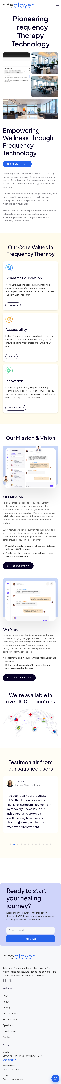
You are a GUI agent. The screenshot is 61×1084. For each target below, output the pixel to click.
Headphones (9, 1031)
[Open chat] (55, 1078)
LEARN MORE (13, 305)
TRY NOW (11, 356)
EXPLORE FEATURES (16, 408)
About (6, 1001)
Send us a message (13, 1079)
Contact (7, 1037)
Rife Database (10, 1013)
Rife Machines (10, 1019)
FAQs (6, 995)
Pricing (6, 1007)
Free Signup (30, 939)
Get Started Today (17, 163)
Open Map (8, 1059)
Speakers (8, 1025)
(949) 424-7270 (11, 1069)
